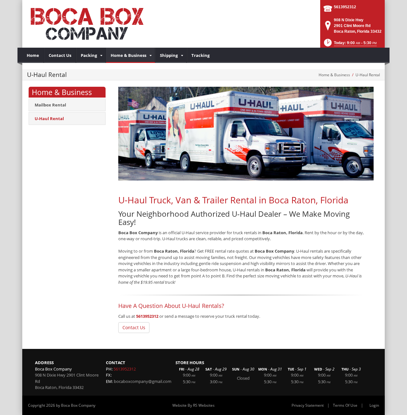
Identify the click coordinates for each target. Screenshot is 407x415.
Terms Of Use (345, 405)
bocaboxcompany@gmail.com (142, 381)
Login (374, 405)
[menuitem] (33, 55)
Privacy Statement (308, 405)
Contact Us (133, 327)
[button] (350, 44)
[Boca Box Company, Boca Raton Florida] (98, 23)
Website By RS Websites (193, 405)
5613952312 (345, 7)
